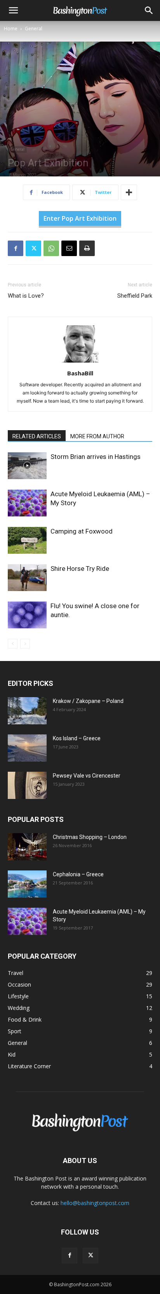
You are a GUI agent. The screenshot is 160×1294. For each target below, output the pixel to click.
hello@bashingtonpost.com (95, 1203)
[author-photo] (80, 362)
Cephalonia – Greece (78, 874)
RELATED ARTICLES (36, 436)
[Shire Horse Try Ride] (27, 577)
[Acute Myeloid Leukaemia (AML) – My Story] (27, 503)
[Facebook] (15, 248)
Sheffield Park (134, 295)
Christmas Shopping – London (90, 837)
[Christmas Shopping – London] (27, 846)
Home (10, 28)
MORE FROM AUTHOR (97, 436)
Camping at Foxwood (81, 531)
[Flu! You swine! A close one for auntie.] (27, 615)
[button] (13, 10)
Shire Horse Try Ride (79, 568)
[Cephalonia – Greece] (27, 884)
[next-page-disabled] (25, 644)
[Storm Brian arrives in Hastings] (27, 465)
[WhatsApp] (51, 248)
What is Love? (26, 295)
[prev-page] (12, 644)
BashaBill (80, 373)
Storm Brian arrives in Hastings (95, 456)
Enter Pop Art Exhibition (80, 218)
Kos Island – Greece (77, 738)
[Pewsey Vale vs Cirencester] (27, 785)
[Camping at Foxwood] (27, 540)
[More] (129, 192)
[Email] (69, 248)
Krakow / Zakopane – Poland (88, 701)
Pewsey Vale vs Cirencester (86, 776)
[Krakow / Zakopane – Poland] (27, 710)
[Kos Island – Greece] (27, 748)
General (33, 28)
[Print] (87, 248)
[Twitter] (33, 248)
